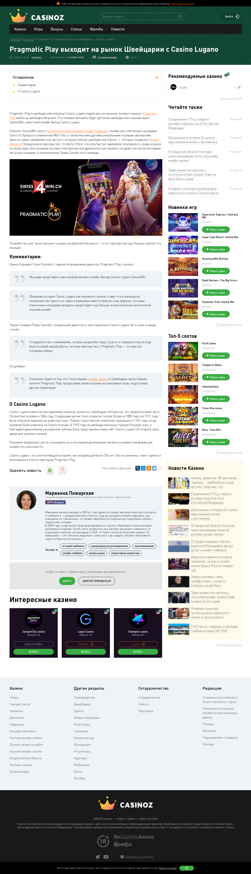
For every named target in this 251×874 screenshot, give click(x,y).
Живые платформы (87, 718)
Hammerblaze (210, 386)
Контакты (209, 731)
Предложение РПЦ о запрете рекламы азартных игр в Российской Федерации (193, 123)
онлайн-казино (98, 379)
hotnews (36, 57)
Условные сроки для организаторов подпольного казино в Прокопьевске (193, 191)
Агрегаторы (82, 724)
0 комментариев (107, 57)
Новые (14, 697)
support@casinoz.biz (182, 3)
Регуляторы (82, 751)
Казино (20, 29)
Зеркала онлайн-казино (26, 751)
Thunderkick (208, 369)
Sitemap (208, 744)
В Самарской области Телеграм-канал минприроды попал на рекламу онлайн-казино (193, 156)
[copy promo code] (91, 644)
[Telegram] (154, 468)
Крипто (79, 711)
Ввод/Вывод (82, 704)
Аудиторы (80, 758)
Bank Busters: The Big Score (219, 280)
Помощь (208, 724)
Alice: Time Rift (211, 429)
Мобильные (82, 765)
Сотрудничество (149, 697)
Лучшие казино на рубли (26, 745)
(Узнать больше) (167, 867)
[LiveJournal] (137, 468)
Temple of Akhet (212, 365)
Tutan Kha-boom (212, 408)
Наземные (81, 731)
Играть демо (217, 229)
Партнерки (145, 711)
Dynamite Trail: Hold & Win (218, 302)
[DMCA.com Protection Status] (123, 846)
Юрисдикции (82, 745)
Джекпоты (17, 718)
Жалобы (96, 29)
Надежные (17, 724)
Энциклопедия (19, 771)
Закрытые (16, 711)
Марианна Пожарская (69, 493)
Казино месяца (84, 738)
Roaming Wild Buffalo (215, 258)
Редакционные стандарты (220, 737)
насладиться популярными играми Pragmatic (77, 131)
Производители (84, 697)
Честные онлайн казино (26, 738)
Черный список (20, 704)
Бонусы (57, 29)
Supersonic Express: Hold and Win (220, 216)
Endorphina (208, 347)
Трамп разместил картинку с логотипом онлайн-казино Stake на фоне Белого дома (192, 174)
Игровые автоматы (22, 731)
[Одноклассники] (148, 468)
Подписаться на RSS (138, 857)
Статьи (76, 29)
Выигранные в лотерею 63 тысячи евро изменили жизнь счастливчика (192, 140)
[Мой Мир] (143, 468)
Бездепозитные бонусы (25, 758)
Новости (118, 29)
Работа (143, 704)
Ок (186, 868)
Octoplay (206, 221)
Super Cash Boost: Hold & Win (220, 237)
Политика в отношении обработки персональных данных (220, 712)
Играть (33, 651)
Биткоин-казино (21, 765)
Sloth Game (209, 343)
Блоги (78, 771)
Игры (38, 29)
